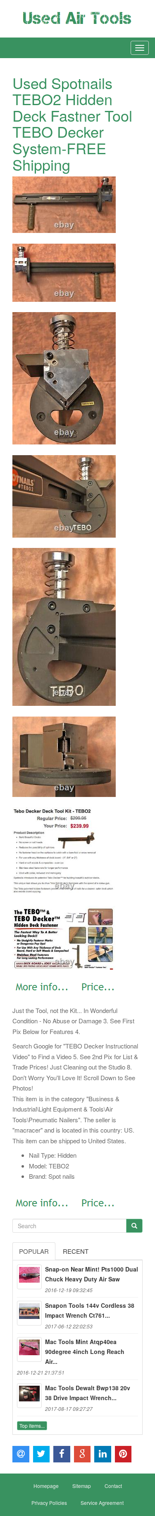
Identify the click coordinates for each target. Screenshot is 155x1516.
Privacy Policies (49, 1502)
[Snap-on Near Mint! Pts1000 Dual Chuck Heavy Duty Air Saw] (29, 1277)
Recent (75, 1251)
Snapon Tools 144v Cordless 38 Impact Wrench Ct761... (89, 1310)
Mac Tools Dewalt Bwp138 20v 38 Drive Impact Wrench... (87, 1393)
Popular (34, 1251)
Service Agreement (102, 1502)
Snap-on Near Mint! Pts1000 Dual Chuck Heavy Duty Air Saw (91, 1274)
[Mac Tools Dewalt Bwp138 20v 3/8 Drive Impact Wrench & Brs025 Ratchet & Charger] (29, 1395)
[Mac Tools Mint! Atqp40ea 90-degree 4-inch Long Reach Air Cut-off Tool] (29, 1349)
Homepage (46, 1485)
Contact (113, 1485)
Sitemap (81, 1485)
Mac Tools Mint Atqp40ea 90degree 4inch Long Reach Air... (84, 1351)
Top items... (32, 1425)
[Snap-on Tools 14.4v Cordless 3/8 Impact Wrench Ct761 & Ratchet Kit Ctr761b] (29, 1313)
